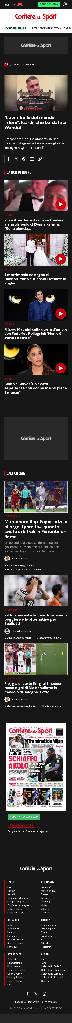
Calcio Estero (14, 909)
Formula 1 (46, 887)
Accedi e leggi (36, 831)
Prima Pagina (48, 928)
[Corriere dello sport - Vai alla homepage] (36, 17)
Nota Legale (13, 966)
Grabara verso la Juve (49, 638)
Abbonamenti (48, 924)
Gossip (30, 64)
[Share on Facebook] (8, 159)
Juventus (11, 610)
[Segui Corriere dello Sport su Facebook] (28, 994)
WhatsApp (51, 1001)
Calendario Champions (53, 970)
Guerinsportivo (15, 939)
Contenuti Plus (15, 28)
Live (20, 4)
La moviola (12, 516)
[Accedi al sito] (65, 4)
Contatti (11, 959)
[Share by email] (32, 159)
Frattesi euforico (51, 706)
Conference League (18, 905)
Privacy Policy (14, 977)
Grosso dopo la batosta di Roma (24, 569)
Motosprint (13, 935)
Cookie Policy (14, 973)
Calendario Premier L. (52, 977)
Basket (45, 894)
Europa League (15, 901)
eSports (45, 909)
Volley (44, 905)
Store (44, 932)
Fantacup (12, 946)
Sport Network (15, 943)
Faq (9, 984)
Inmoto (11, 932)
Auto (10, 924)
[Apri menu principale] (6, 4)
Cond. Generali (15, 981)
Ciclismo (45, 912)
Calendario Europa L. (52, 973)
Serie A (11, 890)
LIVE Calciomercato (45, 28)
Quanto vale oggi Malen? (20, 565)
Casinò (45, 981)
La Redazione (14, 962)
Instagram (33, 1001)
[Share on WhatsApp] (24, 159)
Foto (43, 962)
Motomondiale (49, 890)
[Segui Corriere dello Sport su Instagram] (44, 994)
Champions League (17, 898)
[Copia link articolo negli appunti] (40, 159)
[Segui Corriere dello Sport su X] (36, 994)
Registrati (46, 946)
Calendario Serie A (51, 966)
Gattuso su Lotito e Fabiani (22, 706)
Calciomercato (15, 912)
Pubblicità (46, 935)
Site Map (46, 943)
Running (45, 901)
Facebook (20, 1001)
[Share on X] (16, 159)
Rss (43, 939)
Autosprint (13, 928)
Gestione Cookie (16, 970)
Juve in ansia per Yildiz (19, 638)
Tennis (44, 898)
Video (17, 64)
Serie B (11, 894)
